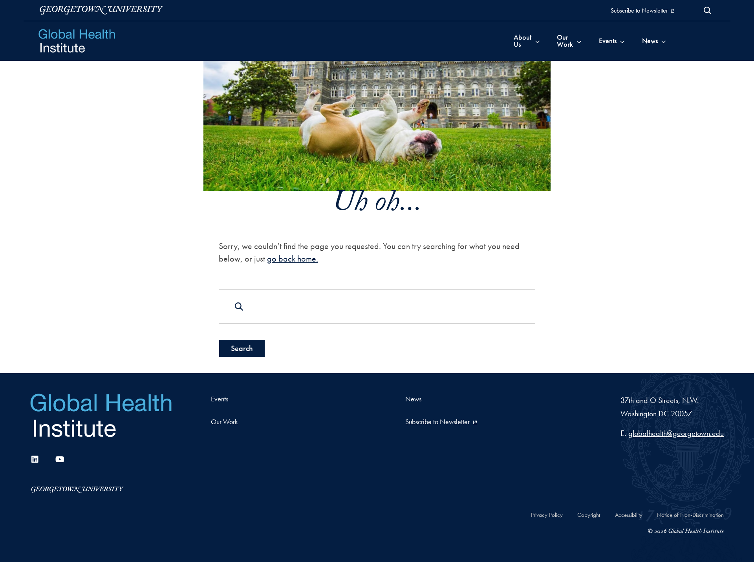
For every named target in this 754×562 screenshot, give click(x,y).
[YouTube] (60, 459)
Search (242, 348)
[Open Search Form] (708, 10)
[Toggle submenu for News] (663, 40)
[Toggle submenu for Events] (622, 40)
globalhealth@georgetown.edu (676, 433)
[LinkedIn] (35, 459)
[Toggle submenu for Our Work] (579, 40)
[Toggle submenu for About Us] (537, 40)
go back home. (292, 258)
